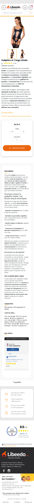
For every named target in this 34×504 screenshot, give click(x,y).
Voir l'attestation (13, 349)
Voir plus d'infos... (7, 112)
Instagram (9, 471)
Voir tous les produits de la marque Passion (16, 116)
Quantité (17, 137)
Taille (17, 129)
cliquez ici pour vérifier (10, 446)
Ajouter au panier (18, 148)
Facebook (4, 471)
